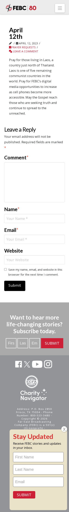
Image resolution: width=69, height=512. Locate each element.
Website (13, 251)
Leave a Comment (25, 51)
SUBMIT (52, 343)
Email (11, 230)
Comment (16, 157)
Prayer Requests (23, 47)
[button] (60, 8)
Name (12, 209)
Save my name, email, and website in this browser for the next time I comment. (35, 272)
